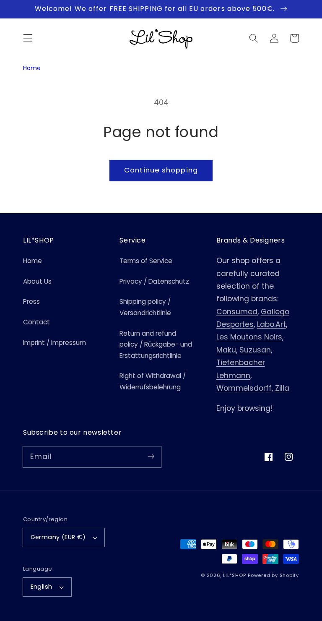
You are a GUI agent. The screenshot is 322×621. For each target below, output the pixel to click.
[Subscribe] (151, 456)
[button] (28, 38)
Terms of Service (145, 260)
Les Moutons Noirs (249, 337)
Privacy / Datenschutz (154, 281)
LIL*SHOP (234, 575)
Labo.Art (271, 324)
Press (31, 301)
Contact (36, 322)
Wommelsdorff (244, 388)
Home (32, 68)
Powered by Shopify (273, 575)
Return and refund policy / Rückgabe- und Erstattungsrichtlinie (155, 344)
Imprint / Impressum (54, 342)
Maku (226, 350)
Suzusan (255, 350)
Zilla (282, 388)
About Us (37, 281)
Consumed (236, 312)
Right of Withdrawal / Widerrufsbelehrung (152, 381)
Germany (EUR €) (58, 537)
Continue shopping (161, 170)
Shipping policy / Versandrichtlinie (145, 307)
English (41, 586)
